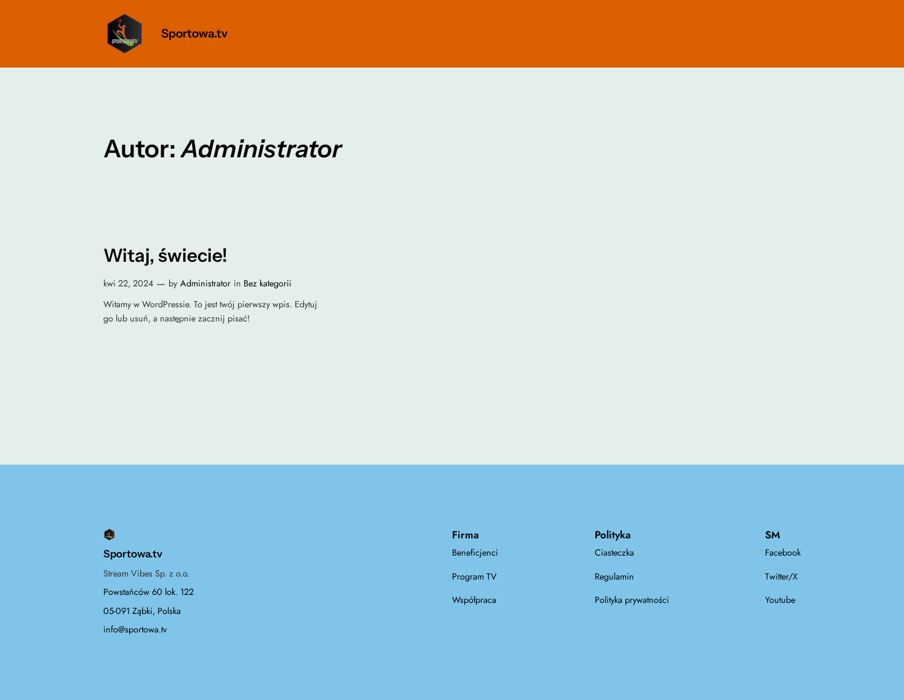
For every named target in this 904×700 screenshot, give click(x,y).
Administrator (205, 283)
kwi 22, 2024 (128, 283)
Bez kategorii (267, 283)
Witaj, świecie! (165, 255)
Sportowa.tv (194, 33)
